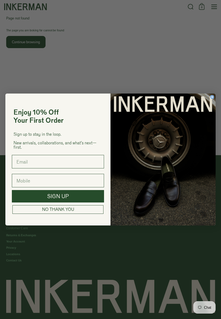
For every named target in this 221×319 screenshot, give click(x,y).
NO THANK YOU (58, 209)
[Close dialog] (212, 97)
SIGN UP (58, 196)
